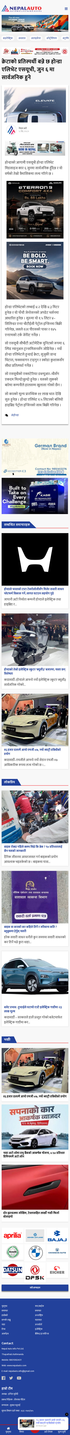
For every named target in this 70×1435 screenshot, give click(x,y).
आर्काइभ (5, 1334)
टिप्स (3, 1329)
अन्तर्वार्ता (38, 1324)
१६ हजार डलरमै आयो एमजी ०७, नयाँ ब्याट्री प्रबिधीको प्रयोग (32, 752)
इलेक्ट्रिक (38, 1329)
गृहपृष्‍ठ (4, 1306)
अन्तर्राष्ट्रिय (39, 1315)
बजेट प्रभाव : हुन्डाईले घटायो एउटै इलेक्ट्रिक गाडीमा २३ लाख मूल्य (33, 1009)
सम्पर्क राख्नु (6, 1320)
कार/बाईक (39, 1306)
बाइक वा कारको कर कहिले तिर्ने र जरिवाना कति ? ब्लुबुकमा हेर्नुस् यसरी (30, 929)
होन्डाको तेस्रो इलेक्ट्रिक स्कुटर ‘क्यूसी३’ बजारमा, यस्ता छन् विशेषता (34, 671)
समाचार (5, 1311)
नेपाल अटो (23, 128)
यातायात (38, 1320)
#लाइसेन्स (36, 38)
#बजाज (22, 38)
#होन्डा (15, 415)
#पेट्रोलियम (52, 38)
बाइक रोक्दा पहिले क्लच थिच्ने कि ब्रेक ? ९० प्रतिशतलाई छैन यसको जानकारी (33, 848)
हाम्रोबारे (5, 1315)
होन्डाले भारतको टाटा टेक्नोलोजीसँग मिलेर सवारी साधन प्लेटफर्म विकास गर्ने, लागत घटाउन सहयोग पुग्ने (34, 591)
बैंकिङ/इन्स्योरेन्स (42, 1334)
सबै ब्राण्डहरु (35, 1288)
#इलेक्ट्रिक (8, 38)
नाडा (3, 1324)
